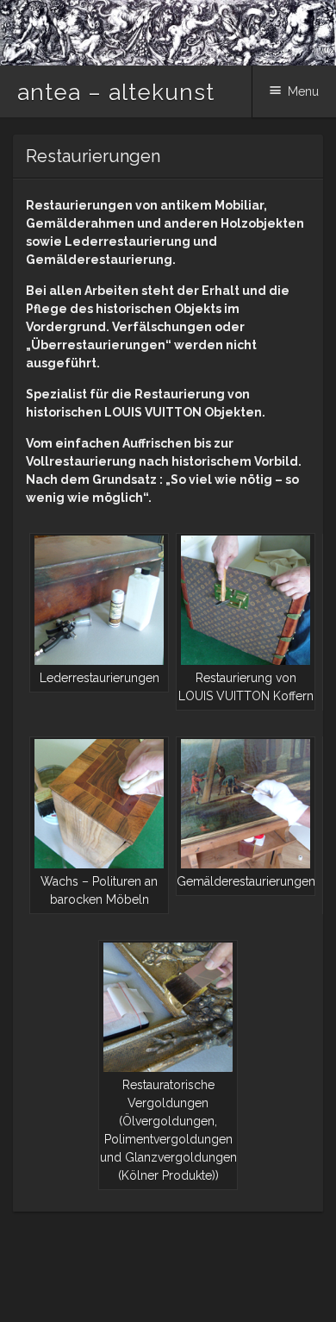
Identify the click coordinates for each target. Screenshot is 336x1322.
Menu (303, 91)
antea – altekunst (116, 92)
